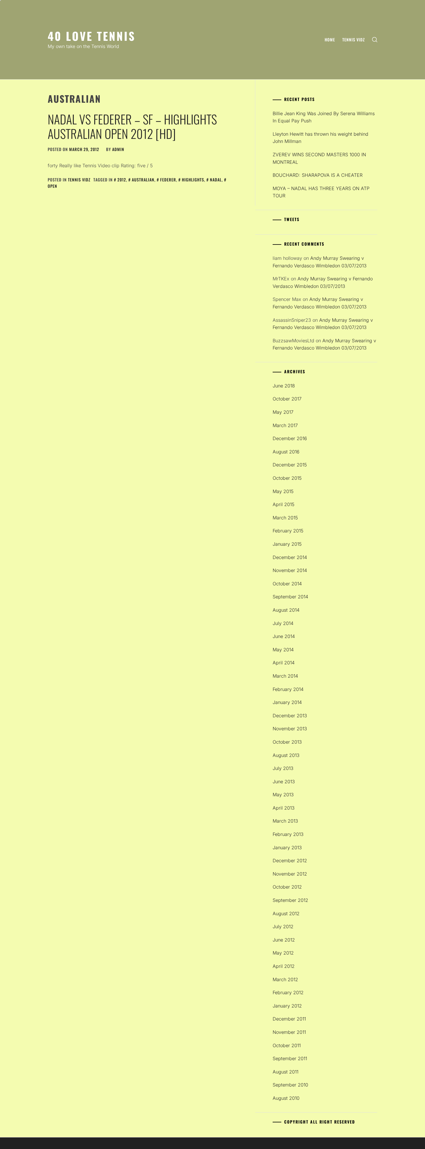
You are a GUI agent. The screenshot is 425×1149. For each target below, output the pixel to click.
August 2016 (286, 452)
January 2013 (287, 847)
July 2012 (283, 926)
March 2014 (285, 676)
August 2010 (286, 1098)
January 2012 (287, 1006)
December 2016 (290, 438)
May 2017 (283, 412)
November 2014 (290, 570)
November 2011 (289, 1032)
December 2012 (290, 860)
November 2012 (290, 874)
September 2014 (290, 597)
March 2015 (285, 518)
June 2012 (284, 940)
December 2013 (290, 715)
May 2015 (283, 491)
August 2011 (285, 1072)
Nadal (216, 180)
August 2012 (286, 913)
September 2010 (290, 1085)
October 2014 (287, 584)
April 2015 (283, 504)
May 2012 (283, 953)
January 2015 (287, 544)
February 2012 (288, 992)
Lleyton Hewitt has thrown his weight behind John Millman (320, 137)
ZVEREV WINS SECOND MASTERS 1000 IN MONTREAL (319, 158)
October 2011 (287, 1045)
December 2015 (290, 465)
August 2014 (286, 610)
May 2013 (283, 794)
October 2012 (287, 887)
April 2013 (284, 808)
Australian (143, 180)
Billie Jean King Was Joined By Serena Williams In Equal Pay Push (324, 117)
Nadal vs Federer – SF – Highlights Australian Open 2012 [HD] (132, 126)
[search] (374, 40)
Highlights (193, 180)
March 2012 (285, 979)
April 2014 (284, 662)
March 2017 (285, 425)
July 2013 (283, 768)
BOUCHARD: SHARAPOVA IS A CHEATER (318, 175)
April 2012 (284, 966)
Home (330, 39)
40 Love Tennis (92, 35)
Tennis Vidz (353, 39)
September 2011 (290, 1058)
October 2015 (287, 478)
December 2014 (290, 557)
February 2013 (288, 834)
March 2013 (285, 821)
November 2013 (290, 728)
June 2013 (284, 781)
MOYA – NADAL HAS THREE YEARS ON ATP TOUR (321, 192)
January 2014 (287, 702)
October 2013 (287, 742)
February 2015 (288, 531)
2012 (121, 180)
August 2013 (286, 755)
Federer (168, 180)
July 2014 (283, 623)
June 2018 (284, 386)
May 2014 (283, 649)
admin (118, 149)
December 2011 (289, 1019)
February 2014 (288, 689)
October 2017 (287, 399)
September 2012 (290, 900)
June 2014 (284, 636)
